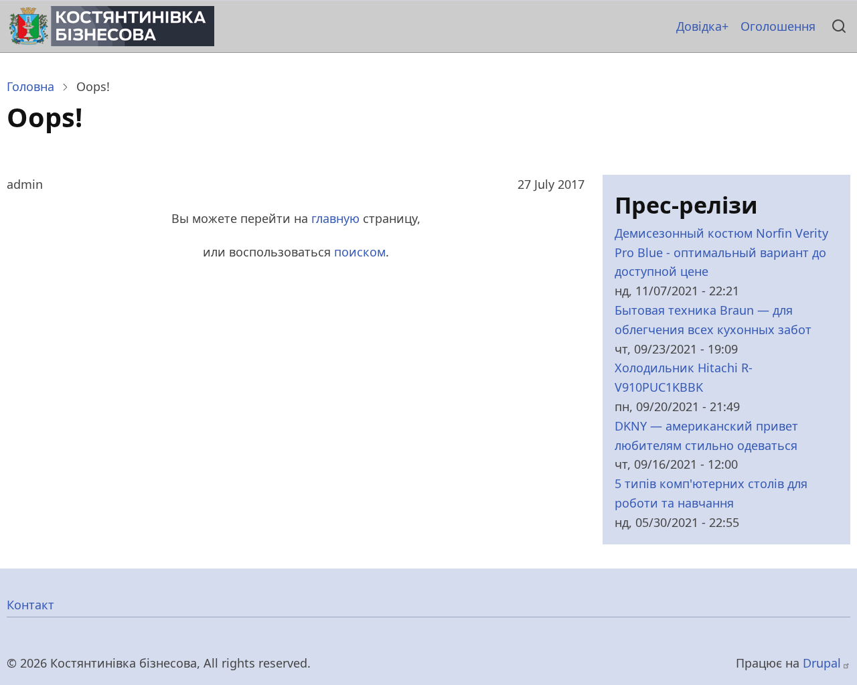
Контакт (30, 605)
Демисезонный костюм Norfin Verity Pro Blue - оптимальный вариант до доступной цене (721, 252)
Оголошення (778, 26)
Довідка (699, 26)
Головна (30, 86)
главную (335, 218)
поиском (360, 252)
